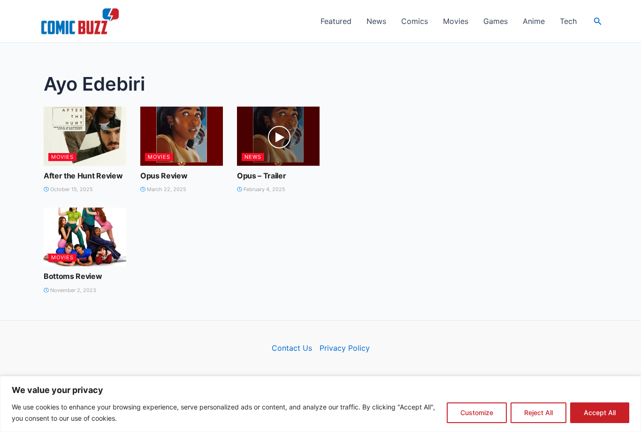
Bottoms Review (73, 276)
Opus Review (163, 175)
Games (495, 21)
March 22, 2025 (165, 189)
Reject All (538, 413)
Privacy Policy (345, 348)
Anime (534, 21)
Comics (414, 21)
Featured (335, 21)
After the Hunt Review (83, 175)
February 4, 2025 (263, 189)
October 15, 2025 (71, 189)
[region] (320, 404)
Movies (455, 21)
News (376, 21)
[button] (598, 21)
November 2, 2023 (72, 290)
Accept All (600, 413)
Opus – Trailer (261, 175)
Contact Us (292, 348)
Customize (476, 413)
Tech (568, 21)
